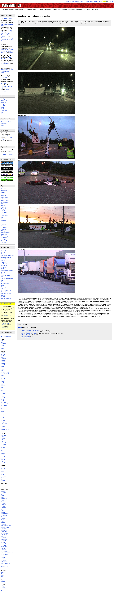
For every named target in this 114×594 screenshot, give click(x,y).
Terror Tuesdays (5, 63)
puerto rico (3, 452)
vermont (3, 564)
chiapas (3, 438)
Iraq (2, 222)
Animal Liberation (5, 194)
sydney (3, 480)
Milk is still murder (26, 335)
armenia (3, 354)
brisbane (3, 468)
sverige (3, 422)
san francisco (4, 551)
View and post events (6, 18)
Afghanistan (4, 190)
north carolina (4, 533)
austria (2, 357)
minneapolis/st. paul (6, 525)
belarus (3, 360)
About (91, 1)
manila (2, 474)
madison (3, 518)
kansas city (4, 515)
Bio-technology (5, 200)
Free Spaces (4, 212)
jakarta (2, 473)
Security (106, 1)
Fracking (3, 210)
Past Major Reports (6, 298)
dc (1, 509)
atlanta (2, 495)
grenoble (3, 378)
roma (2, 414)
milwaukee (3, 524)
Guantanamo (4, 273)
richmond (3, 543)
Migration (3, 224)
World (2, 114)
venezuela (3, 462)
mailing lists (4, 587)
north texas (4, 534)
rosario (2, 455)
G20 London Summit (6, 269)
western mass (4, 566)
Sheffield (44, 17)
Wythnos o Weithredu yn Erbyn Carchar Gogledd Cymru (7, 39)
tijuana (2, 458)
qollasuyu (3, 453)
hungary (3, 379)
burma (2, 470)
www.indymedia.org (6, 336)
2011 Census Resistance (7, 255)
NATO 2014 (4, 250)
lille (2, 390)
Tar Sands (3, 267)
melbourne (3, 476)
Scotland (3, 125)
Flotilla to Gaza (5, 264)
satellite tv (3, 343)
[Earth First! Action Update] (7, 178)
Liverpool (3, 104)
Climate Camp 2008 (6, 290)
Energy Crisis (4, 209)
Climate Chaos (4, 202)
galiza (2, 375)
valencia (3, 431)
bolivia (2, 437)
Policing (3, 231)
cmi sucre (3, 444)
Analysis (3, 192)
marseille (3, 398)
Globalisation (4, 215)
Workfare (3, 253)
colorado (3, 506)
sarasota (3, 557)
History (3, 219)
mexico (3, 449)
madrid (2, 394)
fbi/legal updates (5, 586)
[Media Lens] (7, 172)
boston (2, 500)
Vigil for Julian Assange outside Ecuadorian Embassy (7, 71)
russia (2, 417)
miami (2, 521)
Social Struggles (5, 236)
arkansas (3, 492)
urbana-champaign (5, 563)
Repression (4, 234)
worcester (3, 567)
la (1, 516)
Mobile (72, 1)
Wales (2, 112)
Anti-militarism (4, 197)
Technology (4, 237)
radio (2, 342)
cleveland (3, 504)
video (2, 345)
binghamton (4, 498)
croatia (2, 369)
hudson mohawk (5, 513)
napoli (2, 401)
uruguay (3, 459)
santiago (3, 456)
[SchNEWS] (7, 163)
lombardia (3, 393)
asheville (3, 494)
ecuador (3, 447)
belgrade (3, 363)
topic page (5, 77)
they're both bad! (25, 336)
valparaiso (3, 461)
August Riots (4, 258)
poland (2, 411)
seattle (2, 558)
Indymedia (3, 220)
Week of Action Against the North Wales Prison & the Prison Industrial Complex (7, 33)
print (2, 340)
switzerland (4, 423)
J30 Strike (3, 262)
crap (22, 337)
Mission (82, 1)
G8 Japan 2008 (5, 283)
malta (2, 396)
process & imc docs (6, 589)
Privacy (87, 1)
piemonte (3, 410)
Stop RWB (3, 288)
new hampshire (5, 527)
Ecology (30, 17)
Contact (96, 1)
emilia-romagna (5, 372)
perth (2, 477)
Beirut (2, 574)
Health (2, 217)
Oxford (40, 17)
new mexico (4, 530)
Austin (2, 497)
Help (100, 1)
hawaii (2, 510)
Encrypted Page (7, 303)
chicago (3, 503)
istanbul (3, 382)
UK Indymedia (17, 4)
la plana (3, 385)
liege (2, 387)
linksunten (3, 391)
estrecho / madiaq (5, 373)
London (3, 105)
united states (4, 561)
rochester (3, 545)
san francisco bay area (7, 552)
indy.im (3, 136)
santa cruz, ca (4, 555)
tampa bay (3, 560)
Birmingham (35, 17)
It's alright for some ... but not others (30, 330)
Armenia (3, 572)
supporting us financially (7, 154)
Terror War (3, 239)
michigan (3, 522)
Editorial (77, 1)
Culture (3, 204)
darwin (2, 471)
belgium (3, 361)
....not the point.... (25, 332)
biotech (3, 581)
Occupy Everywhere (6, 257)
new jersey (3, 528)
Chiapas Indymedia (5, 90)
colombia (3, 446)
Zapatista (3, 242)
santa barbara (4, 554)
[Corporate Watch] (7, 169)
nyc (2, 536)
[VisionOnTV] (7, 175)
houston (3, 512)
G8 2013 (3, 252)
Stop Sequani (4, 287)
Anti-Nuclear (4, 195)
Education (3, 207)
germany (3, 376)
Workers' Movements (6, 241)
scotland (3, 420)
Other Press (4, 227)
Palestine (3, 229)
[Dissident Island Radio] (7, 166)
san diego (3, 549)
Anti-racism (4, 199)
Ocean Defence (5, 225)
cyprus (2, 370)
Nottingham (4, 123)
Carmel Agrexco (5, 281)
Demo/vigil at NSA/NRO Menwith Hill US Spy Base (7, 51)
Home (67, 1)
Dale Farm (3, 260)
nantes (2, 399)
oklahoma (3, 537)
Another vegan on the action (28, 333)
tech (2, 590)
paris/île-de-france (5, 407)
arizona (3, 491)
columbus (3, 507)
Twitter (8, 136)
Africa (2, 348)
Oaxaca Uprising (5, 292)
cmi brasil (3, 443)
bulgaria (3, 366)
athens (2, 355)
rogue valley (4, 546)
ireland (2, 381)
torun (2, 425)
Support (111, 1)
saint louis (3, 548)
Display (20, 327)
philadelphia (4, 539)
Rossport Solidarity (6, 293)
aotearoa (3, 467)
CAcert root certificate (5, 324)
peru (2, 450)
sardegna (3, 419)
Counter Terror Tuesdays (6, 58)
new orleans (4, 531)
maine (2, 519)
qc (1, 479)
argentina (3, 435)
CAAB (11, 52)
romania (3, 416)
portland (3, 542)
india (2, 485)
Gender (3, 214)
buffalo (2, 501)
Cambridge (3, 102)
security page (4, 327)
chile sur (3, 441)
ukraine (3, 428)
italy (2, 384)
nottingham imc (5, 405)
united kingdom (5, 429)
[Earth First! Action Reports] (7, 181)
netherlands (4, 402)
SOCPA (3, 297)
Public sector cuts (5, 232)
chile (2, 440)
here (4, 65)
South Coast (4, 110)
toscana (3, 426)
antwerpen (3, 352)
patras (2, 408)
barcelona (3, 358)
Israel (2, 575)
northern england (5, 403)
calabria (3, 367)
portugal (3, 413)
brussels (3, 364)
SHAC (2, 285)
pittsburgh (3, 540)
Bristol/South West (6, 121)
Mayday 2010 (4, 265)
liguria (2, 388)
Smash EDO (4, 295)
